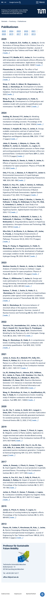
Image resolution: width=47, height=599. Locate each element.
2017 (19, 34)
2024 (11, 31)
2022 (26, 31)
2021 (33, 31)
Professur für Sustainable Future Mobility (14, 10)
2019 (11, 34)
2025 (4, 31)
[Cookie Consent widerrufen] (42, 594)
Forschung (12, 21)
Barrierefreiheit (31, 594)
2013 (33, 34)
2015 (26, 34)
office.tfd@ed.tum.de (11, 577)
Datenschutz (5, 594)
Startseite (4, 21)
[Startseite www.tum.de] (41, 11)
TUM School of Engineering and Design (13, 12)
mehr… (6, 53)
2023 (19, 31)
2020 (4, 34)
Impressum (18, 594)
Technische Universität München (11, 13)
